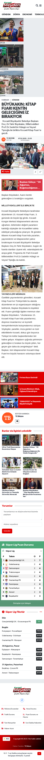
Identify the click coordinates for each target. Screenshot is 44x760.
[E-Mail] (17, 421)
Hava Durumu (31, 709)
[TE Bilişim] (7, 418)
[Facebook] (22, 700)
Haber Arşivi (9, 728)
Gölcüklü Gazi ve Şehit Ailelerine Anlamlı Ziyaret (11, 472)
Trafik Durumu (9, 714)
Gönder (7, 531)
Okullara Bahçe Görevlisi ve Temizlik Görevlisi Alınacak (10, 492)
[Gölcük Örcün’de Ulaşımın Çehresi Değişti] (32, 463)
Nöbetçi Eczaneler (11, 709)
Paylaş (7, 171)
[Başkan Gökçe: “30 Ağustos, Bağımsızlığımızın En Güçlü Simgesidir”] (32, 440)
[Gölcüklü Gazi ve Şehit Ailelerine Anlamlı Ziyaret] (11, 463)
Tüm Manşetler (10, 723)
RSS (7, 739)
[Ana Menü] (40, 6)
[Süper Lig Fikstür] (41, 612)
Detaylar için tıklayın (22, 603)
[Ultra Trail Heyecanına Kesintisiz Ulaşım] (11, 440)
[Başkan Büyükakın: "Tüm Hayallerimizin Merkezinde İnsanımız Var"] (32, 483)
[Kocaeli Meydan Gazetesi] (12, 5)
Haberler (5, 100)
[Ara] (37, 6)
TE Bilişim (19, 416)
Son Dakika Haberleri (33, 723)
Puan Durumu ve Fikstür (30, 716)
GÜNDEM (6, 14)
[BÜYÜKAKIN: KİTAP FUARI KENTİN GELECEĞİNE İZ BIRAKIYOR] (22, 156)
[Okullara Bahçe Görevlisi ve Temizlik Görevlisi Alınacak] (11, 483)
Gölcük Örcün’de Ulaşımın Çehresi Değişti (30, 472)
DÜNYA (16, 14)
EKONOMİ (27, 14)
